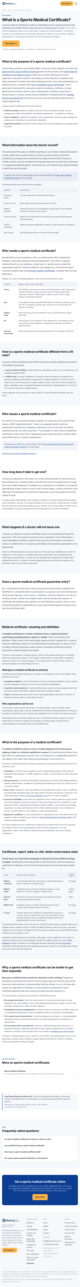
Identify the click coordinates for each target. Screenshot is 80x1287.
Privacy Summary (71, 1226)
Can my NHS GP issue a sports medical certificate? (24, 1145)
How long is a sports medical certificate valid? (22, 1152)
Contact (46, 1233)
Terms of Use (70, 1233)
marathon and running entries (62, 1031)
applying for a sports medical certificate (20, 71)
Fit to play (30, 1251)
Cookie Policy (70, 1230)
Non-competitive (33, 1254)
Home (4, 10)
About (45, 1230)
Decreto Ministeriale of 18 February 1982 (56, 817)
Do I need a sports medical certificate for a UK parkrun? (26, 1158)
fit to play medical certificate (41, 271)
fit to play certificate (34, 796)
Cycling (29, 1226)
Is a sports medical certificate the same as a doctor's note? (27, 1139)
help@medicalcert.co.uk (52, 1241)
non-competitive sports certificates (47, 85)
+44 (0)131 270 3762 (50, 1244)
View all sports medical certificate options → (19, 453)
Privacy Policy (70, 1223)
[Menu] (76, 3)
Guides (45, 1226)
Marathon (30, 1223)
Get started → (66, 3)
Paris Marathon (32, 1230)
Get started (40, 1197)
